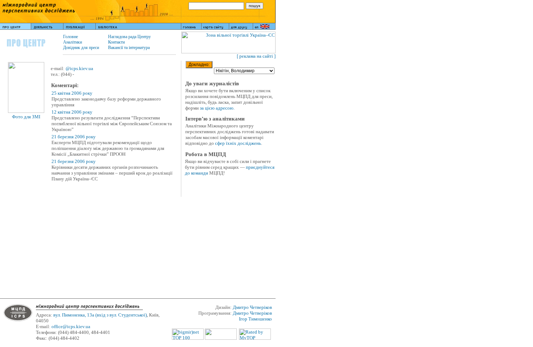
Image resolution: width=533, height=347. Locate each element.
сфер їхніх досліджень (238, 143)
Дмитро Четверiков (252, 313)
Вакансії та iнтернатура (129, 47)
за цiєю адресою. (217, 108)
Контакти (116, 42)
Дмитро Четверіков (252, 307)
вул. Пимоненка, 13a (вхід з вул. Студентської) (100, 315)
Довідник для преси (81, 47)
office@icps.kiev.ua (70, 326)
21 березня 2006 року (73, 136)
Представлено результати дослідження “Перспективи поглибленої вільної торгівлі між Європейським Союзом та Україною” (111, 123)
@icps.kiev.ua (79, 68)
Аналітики (72, 42)
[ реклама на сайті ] (256, 56)
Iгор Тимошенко (255, 319)
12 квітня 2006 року (71, 112)
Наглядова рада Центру (129, 36)
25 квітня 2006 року (71, 93)
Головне (70, 36)
